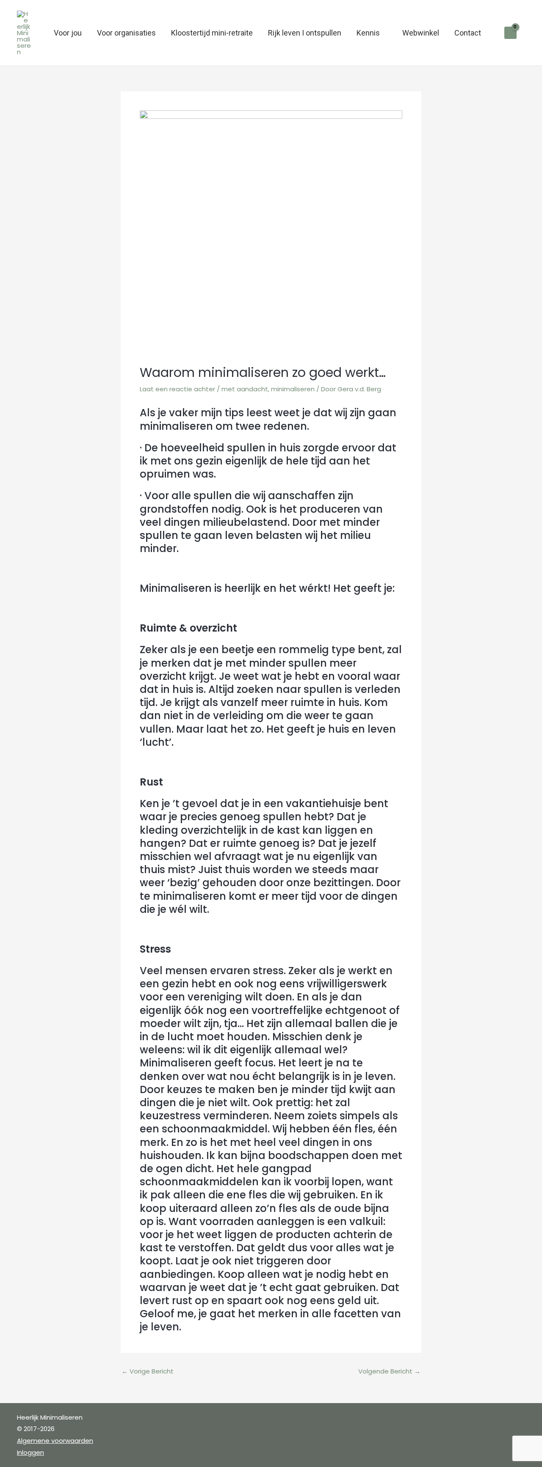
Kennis (368, 32)
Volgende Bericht (389, 1371)
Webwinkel (420, 32)
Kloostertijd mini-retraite (212, 32)
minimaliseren (293, 389)
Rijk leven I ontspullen (304, 32)
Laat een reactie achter (177, 389)
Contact (467, 32)
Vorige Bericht (148, 1371)
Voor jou (68, 32)
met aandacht (244, 389)
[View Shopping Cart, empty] (510, 33)
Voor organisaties (126, 32)
